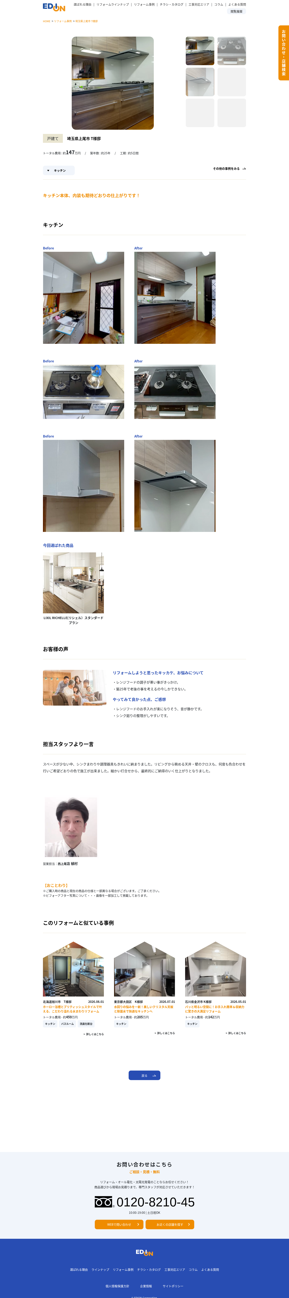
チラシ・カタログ (149, 1269)
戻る (144, 1075)
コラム (218, 4)
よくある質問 (237, 4)
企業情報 (146, 1286)
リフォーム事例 (144, 4)
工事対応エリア (199, 4)
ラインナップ (100, 1269)
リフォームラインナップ (112, 4)
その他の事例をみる (226, 168)
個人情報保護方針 (117, 1286)
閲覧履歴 (236, 11)
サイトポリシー (173, 1286)
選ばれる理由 (82, 4)
